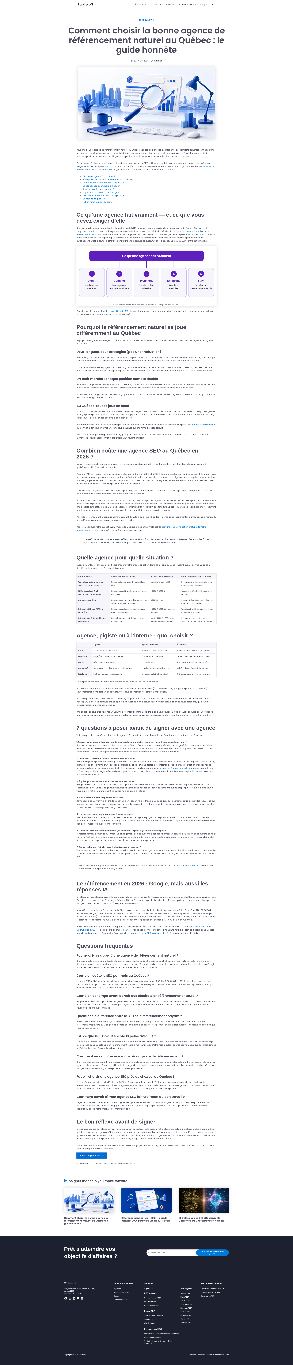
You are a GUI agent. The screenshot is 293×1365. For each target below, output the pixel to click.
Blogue (203, 4)
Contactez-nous (187, 4)
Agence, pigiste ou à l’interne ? (98, 189)
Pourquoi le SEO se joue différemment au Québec (108, 179)
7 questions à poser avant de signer (101, 192)
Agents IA (170, 4)
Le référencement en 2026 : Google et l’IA (103, 195)
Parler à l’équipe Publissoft (92, 1155)
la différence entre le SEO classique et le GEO (148, 933)
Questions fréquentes (94, 198)
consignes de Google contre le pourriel (176, 768)
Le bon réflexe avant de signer (98, 201)
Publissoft (85, 4)
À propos (139, 4)
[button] (145, 4)
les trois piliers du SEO (117, 311)
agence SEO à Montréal (203, 424)
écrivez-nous (191, 865)
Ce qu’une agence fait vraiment (99, 176)
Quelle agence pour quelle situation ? (102, 185)
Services (155, 4)
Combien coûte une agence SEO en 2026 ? (104, 182)
